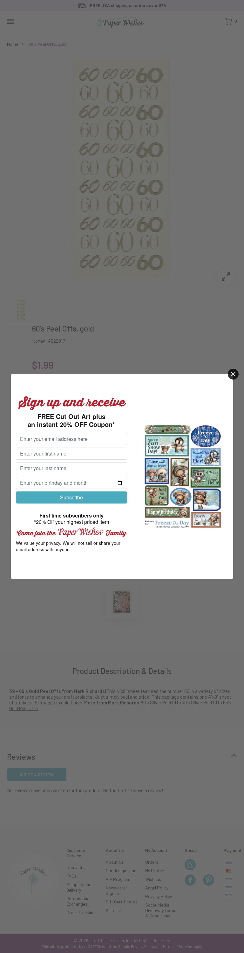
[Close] (233, 374)
